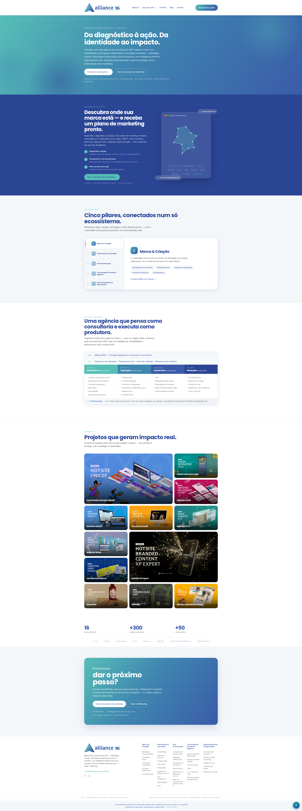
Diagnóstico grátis (207, 7)
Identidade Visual (163, 267)
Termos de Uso (171, 797)
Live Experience (158, 273)
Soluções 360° (148, 8)
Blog (172, 7)
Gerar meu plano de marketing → (102, 177)
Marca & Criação (145, 746)
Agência (135, 7)
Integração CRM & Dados (177, 758)
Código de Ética (194, 797)
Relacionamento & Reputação (210, 746)
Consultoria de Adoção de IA (178, 753)
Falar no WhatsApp (139, 704)
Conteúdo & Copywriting (183, 267)
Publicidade (161, 768)
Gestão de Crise (209, 763)
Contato (180, 7)
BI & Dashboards (161, 778)
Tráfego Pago (162, 761)
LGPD (189, 768)
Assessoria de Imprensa (208, 753)
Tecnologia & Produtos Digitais (193, 747)
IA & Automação (178, 746)
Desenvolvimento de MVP (193, 760)
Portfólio (163, 7)
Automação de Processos (178, 764)
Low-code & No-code (193, 773)
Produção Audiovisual (140, 273)
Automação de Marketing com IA (178, 774)
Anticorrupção (183, 797)
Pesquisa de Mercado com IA (163, 772)
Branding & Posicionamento (142, 267)
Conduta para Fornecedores (211, 797)
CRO (159, 786)
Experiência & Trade (210, 772)
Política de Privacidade (157, 797)
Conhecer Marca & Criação (142, 279)
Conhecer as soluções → (98, 72)
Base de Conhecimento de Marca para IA (178, 782)
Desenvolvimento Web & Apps (193, 755)
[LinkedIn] (89, 776)
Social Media (161, 752)
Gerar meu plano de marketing (130, 72)
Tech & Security (192, 765)
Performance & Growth (163, 746)
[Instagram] (85, 776)
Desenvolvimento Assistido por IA (193, 778)
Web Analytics (162, 782)
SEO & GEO (161, 764)
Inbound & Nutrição (160, 756)
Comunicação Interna (208, 767)
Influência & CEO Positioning (209, 758)
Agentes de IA (178, 768)
